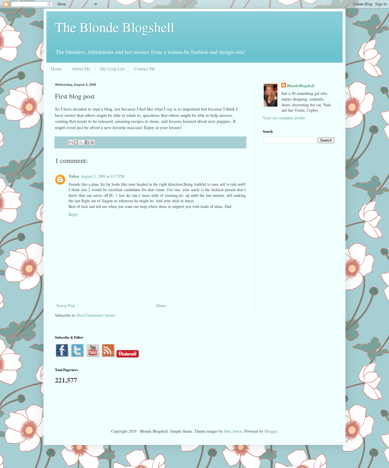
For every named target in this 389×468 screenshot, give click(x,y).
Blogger (271, 431)
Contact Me (144, 68)
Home (56, 68)
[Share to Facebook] (87, 142)
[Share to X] (81, 142)
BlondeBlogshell (300, 86)
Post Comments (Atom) (96, 315)
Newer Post (65, 305)
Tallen (74, 176)
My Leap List (112, 68)
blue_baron (233, 431)
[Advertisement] (158, 405)
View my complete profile (284, 117)
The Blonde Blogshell (114, 27)
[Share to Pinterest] (92, 142)
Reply (73, 214)
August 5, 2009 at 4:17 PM (102, 176)
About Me (81, 68)
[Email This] (70, 142)
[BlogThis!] (76, 142)
